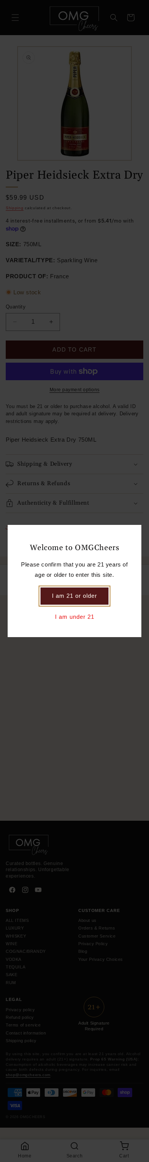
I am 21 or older (74, 595)
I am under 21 (74, 616)
